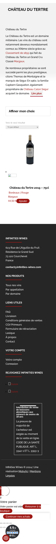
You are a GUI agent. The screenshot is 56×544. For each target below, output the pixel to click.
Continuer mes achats (18, 516)
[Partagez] (4, 523)
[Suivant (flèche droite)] (4, 527)
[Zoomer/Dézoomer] (10, 523)
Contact (10, 341)
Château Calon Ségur (36, 89)
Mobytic (23, 471)
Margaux (19, 61)
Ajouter (23, 201)
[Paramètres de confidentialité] (5, 538)
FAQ (8, 311)
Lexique (10, 333)
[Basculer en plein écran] (7, 523)
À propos (11, 337)
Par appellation (14, 289)
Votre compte (14, 359)
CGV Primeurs (14, 324)
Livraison (11, 316)
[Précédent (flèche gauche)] (1, 527)
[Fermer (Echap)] (1, 523)
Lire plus (36, 93)
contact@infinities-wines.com (23, 267)
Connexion (12, 363)
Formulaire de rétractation (21, 328)
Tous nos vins (13, 285)
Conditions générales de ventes (24, 320)
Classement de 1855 (17, 52)
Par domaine (13, 293)
